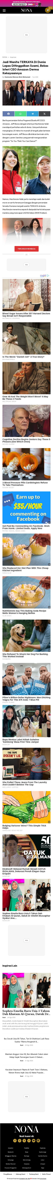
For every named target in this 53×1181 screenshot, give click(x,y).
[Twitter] (24, 1140)
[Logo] (27, 1129)
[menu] (4, 10)
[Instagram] (19, 1140)
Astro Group (43, 1178)
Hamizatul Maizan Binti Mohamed (17, 77)
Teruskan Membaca (26, 249)
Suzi (4, 1017)
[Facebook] (15, 1140)
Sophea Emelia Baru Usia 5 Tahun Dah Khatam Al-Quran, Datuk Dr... (26, 1012)
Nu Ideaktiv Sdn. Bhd (24, 1178)
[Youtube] (33, 1140)
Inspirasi (13, 57)
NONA (4, 57)
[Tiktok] (29, 1140)
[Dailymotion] (38, 1140)
